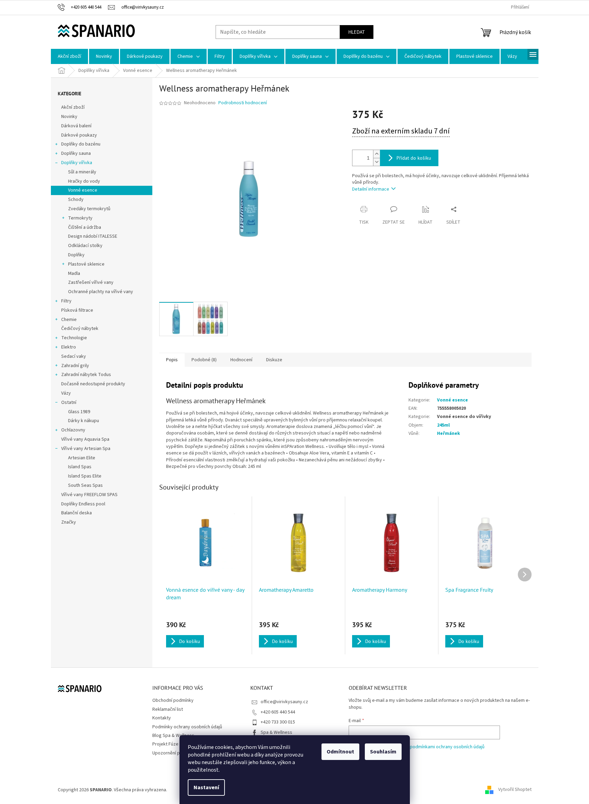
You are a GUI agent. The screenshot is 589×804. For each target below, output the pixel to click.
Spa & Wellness (276, 732)
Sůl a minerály (82, 172)
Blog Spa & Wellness (173, 735)
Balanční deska (76, 513)
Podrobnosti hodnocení (242, 103)
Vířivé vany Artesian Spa (85, 448)
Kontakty (161, 718)
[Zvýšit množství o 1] (376, 154)
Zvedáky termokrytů (89, 208)
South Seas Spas (85, 485)
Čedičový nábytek (79, 328)
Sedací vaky (73, 356)
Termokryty (80, 218)
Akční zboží (73, 107)
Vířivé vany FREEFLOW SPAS (89, 494)
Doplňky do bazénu (80, 144)
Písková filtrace (77, 310)
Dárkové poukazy (79, 135)
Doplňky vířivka (76, 162)
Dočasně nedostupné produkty (93, 383)
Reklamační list (167, 709)
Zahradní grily (75, 365)
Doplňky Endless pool (83, 504)
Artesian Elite (81, 457)
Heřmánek (448, 433)
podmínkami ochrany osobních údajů (447, 746)
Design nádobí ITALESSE (92, 236)
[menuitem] (69, 56)
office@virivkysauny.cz (284, 701)
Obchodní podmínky (173, 700)
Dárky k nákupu (83, 420)
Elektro (68, 347)
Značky (68, 522)
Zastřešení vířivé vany (90, 282)
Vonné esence (82, 190)
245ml (443, 425)
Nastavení (206, 787)
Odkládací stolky (85, 245)
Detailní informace (370, 189)
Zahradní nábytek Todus (86, 374)
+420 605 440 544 (278, 712)
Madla (74, 273)
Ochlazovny (73, 430)
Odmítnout (340, 751)
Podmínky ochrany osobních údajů (187, 726)
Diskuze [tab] (274, 359)
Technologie (74, 337)
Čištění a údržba (84, 227)
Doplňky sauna (76, 153)
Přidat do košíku (413, 158)
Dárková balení (76, 125)
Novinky (69, 116)
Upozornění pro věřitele (176, 753)
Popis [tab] (172, 359)
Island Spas (79, 466)
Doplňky (76, 254)
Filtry (66, 301)
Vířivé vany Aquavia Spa (85, 439)
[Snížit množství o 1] (376, 162)
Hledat (356, 32)
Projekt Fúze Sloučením (176, 744)
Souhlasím (383, 751)
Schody (76, 199)
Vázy (66, 393)
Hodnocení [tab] (241, 359)
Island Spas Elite (84, 476)
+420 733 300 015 (278, 722)
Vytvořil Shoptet (515, 789)
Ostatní (68, 402)
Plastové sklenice (86, 264)
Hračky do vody (84, 181)
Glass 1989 (79, 411)
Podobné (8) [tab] (204, 359)
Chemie (69, 319)
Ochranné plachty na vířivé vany (100, 291)
